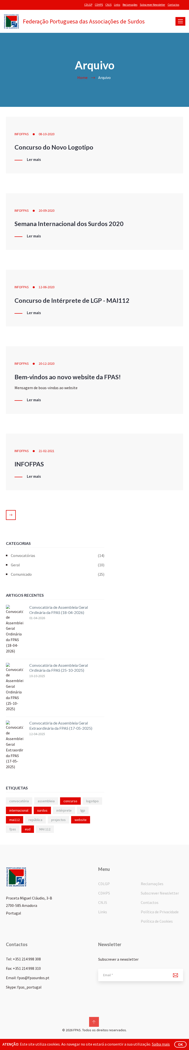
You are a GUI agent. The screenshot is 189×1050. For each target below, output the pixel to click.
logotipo (92, 801)
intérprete (64, 810)
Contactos (173, 4)
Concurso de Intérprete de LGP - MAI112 (72, 300)
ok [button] (180, 1044)
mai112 (14, 820)
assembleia (46, 801)
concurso (70, 801)
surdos (42, 810)
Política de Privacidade (160, 911)
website (81, 820)
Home (82, 77)
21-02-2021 (46, 451)
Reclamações (130, 4)
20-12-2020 (46, 363)
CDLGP (88, 4)
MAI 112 (44, 829)
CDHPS (99, 4)
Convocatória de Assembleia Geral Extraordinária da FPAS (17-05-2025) (60, 725)
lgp (82, 810)
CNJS (108, 4)
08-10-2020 (46, 134)
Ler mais (34, 160)
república (35, 820)
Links (117, 4)
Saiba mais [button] (161, 1044)
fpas (12, 829)
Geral (57, 564)
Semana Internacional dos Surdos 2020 (69, 223)
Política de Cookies (157, 921)
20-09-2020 (46, 210)
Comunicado (57, 574)
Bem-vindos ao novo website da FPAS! (68, 377)
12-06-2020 (46, 287)
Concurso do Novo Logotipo (54, 147)
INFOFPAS (22, 134)
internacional (18, 810)
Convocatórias (57, 555)
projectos (58, 820)
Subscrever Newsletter (152, 4)
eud (28, 829)
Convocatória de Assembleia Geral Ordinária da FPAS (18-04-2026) (58, 610)
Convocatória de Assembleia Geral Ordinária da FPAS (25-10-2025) (58, 668)
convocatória (19, 801)
